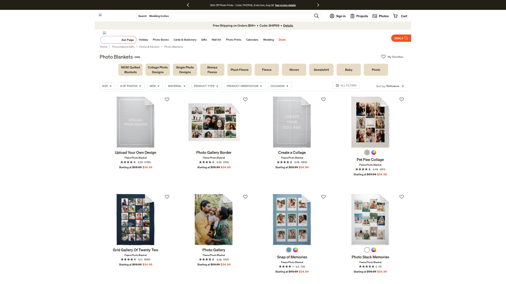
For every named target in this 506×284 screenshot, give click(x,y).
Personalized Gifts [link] (123, 46)
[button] (316, 15)
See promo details (285, 5)
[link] (130, 70)
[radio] (367, 152)
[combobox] (225, 16)
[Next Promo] (318, 5)
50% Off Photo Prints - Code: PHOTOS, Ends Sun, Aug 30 (242, 5)
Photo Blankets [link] (173, 46)
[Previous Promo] (189, 5)
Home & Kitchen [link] (149, 46)
